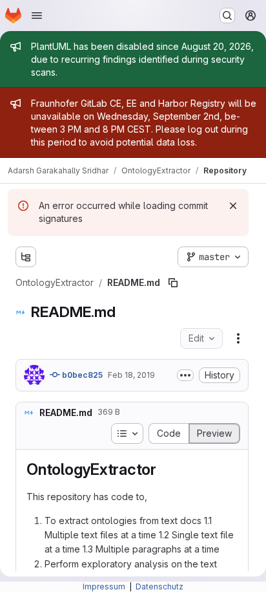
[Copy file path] (173, 282)
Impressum (105, 586)
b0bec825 (81, 375)
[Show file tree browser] (25, 257)
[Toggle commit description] (185, 375)
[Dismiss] (233, 206)
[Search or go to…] (227, 15)
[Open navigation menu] (36, 15)
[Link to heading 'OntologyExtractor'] (164, 469)
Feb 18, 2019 (131, 375)
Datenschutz (159, 586)
